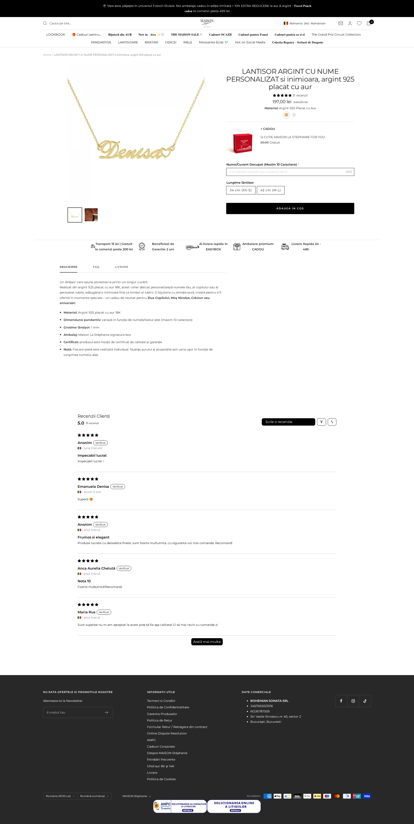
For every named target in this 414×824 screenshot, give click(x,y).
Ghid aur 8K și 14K (160, 766)
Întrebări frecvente (161, 759)
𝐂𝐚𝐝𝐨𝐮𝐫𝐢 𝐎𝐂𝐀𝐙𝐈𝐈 (220, 34)
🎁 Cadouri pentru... (86, 34)
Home (47, 54)
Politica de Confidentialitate (168, 707)
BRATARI (151, 42)
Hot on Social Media (250, 42)
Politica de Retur (159, 720)
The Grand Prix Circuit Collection (336, 34)
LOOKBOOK (55, 34)
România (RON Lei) (58, 796)
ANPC (151, 740)
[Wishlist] (359, 23)
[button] (282, 95)
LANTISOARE (128, 42)
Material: (272, 108)
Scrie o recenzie (278, 422)
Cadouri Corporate (161, 746)
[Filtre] (321, 422)
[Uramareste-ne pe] (341, 701)
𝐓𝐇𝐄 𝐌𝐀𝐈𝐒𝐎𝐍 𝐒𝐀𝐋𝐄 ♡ (186, 34)
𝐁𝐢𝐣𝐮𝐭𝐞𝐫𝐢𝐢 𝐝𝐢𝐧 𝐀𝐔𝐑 (120, 34)
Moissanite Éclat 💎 (213, 42)
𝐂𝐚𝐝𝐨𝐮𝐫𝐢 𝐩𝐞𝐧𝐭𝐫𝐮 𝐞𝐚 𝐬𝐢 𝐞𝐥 (290, 34)
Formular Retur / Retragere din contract (177, 727)
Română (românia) (92, 796)
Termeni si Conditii (161, 701)
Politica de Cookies (161, 779)
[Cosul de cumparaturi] (369, 23)
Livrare (121, 266)
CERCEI (170, 42)
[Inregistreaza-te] (106, 712)
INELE (187, 42)
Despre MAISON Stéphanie (167, 753)
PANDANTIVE (101, 42)
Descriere (68, 266)
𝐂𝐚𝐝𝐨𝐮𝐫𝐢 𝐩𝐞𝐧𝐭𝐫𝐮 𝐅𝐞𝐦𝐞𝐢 (253, 34)
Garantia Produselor (162, 714)
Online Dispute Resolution (167, 733)
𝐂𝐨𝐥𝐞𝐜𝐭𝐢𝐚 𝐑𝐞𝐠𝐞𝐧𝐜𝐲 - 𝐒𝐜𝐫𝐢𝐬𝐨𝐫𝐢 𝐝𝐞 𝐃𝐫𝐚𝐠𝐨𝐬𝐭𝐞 (297, 42)
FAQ (96, 266)
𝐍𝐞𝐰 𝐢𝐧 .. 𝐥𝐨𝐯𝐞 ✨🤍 (151, 34)
